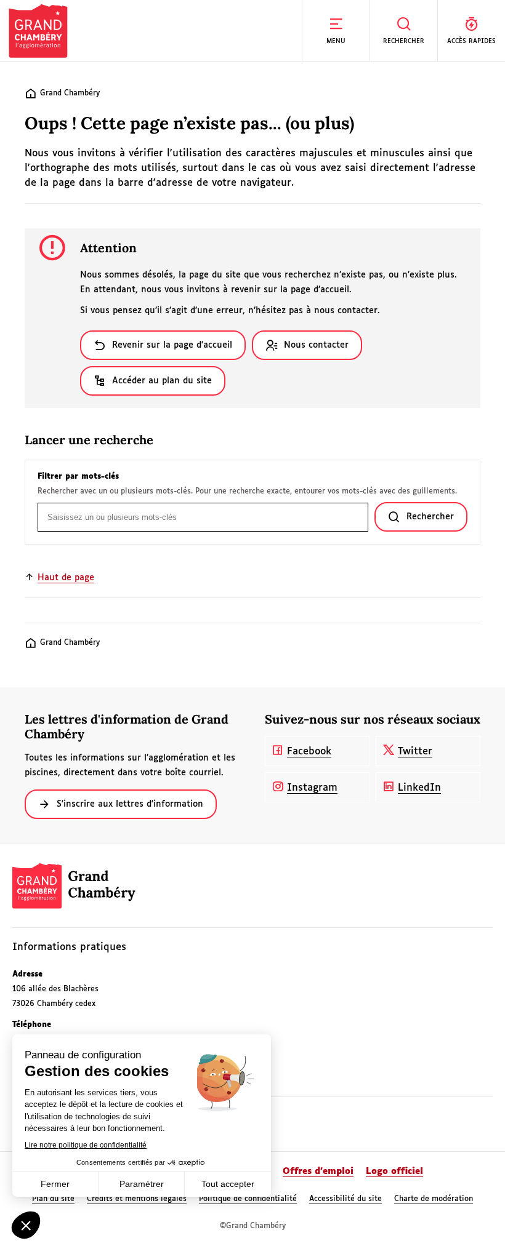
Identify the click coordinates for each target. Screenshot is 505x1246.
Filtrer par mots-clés (78, 477)
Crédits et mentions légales (137, 1199)
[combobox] (203, 517)
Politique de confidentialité (248, 1199)
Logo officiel (394, 1171)
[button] (336, 30)
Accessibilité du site (345, 1199)
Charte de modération (433, 1199)
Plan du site (53, 1199)
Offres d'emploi (318, 1171)
